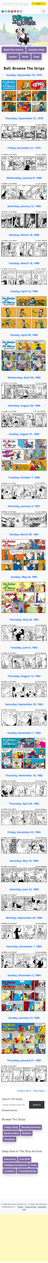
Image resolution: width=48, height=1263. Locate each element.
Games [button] (13, 56)
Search (37, 1104)
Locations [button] (9, 1171)
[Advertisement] (24, 1238)
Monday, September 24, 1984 (24, 917)
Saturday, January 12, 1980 (24, 206)
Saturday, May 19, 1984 (24, 860)
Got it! (38, 4)
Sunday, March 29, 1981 (24, 534)
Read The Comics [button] (13, 49)
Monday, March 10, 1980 (24, 235)
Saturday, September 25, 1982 (24, 704)
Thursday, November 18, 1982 (24, 775)
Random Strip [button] (36, 49)
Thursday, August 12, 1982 (24, 676)
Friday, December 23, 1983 (24, 832)
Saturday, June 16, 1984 (24, 889)
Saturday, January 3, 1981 (24, 506)
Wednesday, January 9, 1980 (24, 178)
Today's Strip (24, 1090)
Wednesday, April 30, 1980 (24, 377)
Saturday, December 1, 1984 (24, 946)
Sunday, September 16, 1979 (24, 75)
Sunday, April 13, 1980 (24, 291)
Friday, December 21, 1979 (24, 148)
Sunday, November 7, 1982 (24, 733)
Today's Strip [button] (11, 1127)
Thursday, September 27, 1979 (24, 118)
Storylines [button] (9, 1139)
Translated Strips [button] (27, 1171)
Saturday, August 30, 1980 (24, 405)
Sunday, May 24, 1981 (24, 577)
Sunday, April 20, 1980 (24, 335)
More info (26, 5)
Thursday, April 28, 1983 (24, 803)
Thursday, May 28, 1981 (24, 619)
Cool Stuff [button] (24, 1159)
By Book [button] (26, 1133)
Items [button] (34, 1165)
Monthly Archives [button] (31, 1127)
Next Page (40, 1090)
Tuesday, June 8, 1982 (24, 647)
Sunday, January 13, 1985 (24, 1018)
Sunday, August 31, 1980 (24, 434)
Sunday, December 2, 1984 (24, 975)
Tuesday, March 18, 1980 (24, 263)
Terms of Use (30, 1207)
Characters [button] (10, 1159)
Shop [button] (36, 56)
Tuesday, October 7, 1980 (24, 477)
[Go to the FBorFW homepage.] (24, 20)
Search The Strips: (12, 1099)
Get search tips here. (9, 1110)
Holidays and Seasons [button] (15, 1165)
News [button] (25, 56)
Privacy (20, 1207)
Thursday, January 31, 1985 (24, 1060)
